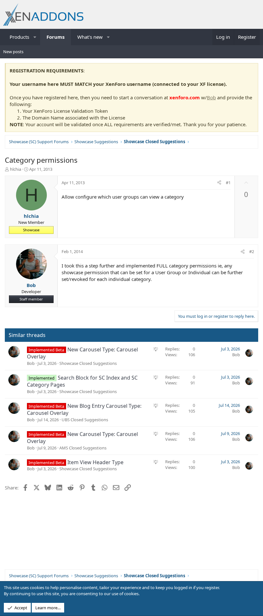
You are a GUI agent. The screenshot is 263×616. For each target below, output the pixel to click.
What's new (90, 37)
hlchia (15, 169)
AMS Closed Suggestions (82, 448)
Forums (55, 37)
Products (19, 37)
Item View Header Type (95, 462)
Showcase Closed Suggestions (88, 363)
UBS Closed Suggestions (85, 420)
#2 (251, 251)
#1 (228, 182)
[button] (35, 37)
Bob (211, 97)
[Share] (219, 182)
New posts (13, 51)
